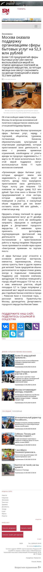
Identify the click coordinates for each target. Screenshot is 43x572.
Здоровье (5, 504)
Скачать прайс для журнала (12, 535)
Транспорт (5, 502)
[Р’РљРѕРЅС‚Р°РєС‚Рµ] (5, 326)
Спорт (3, 511)
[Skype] (13, 333)
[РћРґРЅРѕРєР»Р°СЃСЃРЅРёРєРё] (13, 326)
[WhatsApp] (5, 333)
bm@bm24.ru (37, 546)
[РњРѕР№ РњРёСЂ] (20, 326)
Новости (4, 495)
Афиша (4, 513)
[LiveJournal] (28, 326)
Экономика (5, 500)
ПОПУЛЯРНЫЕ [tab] (17, 411)
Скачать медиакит (9, 528)
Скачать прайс (26, 528)
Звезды (4, 509)
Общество (5, 497)
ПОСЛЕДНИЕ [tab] (6, 411)
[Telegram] (20, 333)
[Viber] (36, 326)
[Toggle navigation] (36, 26)
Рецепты (4, 516)
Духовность (5, 506)
